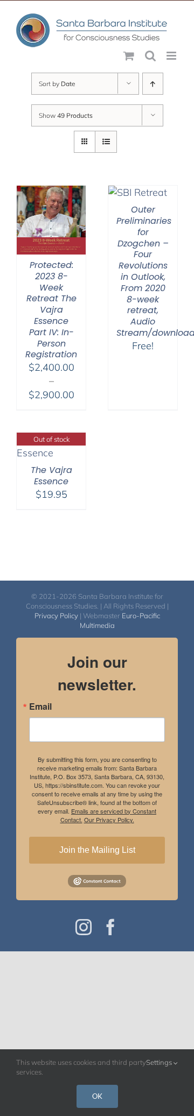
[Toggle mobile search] (150, 55)
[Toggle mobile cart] (128, 55)
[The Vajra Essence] (51, 439)
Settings (160, 1062)
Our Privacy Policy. (109, 819)
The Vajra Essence (51, 476)
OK (97, 1096)
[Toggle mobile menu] (172, 55)
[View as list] (105, 141)
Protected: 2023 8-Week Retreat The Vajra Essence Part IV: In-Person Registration (51, 310)
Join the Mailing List (97, 849)
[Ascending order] (152, 84)
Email (40, 706)
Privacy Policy (56, 615)
